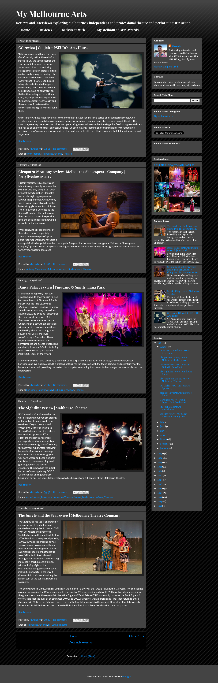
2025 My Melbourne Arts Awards (174, 165)
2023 (160, 462)
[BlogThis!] (77, 149)
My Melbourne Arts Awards (118, 30)
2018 (160, 484)
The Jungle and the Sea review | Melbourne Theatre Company (69, 515)
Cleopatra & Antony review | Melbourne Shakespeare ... (174, 359)
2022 (160, 466)
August (164, 346)
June (162, 426)
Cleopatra (40, 269)
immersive (46, 497)
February (165, 443)
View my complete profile (167, 66)
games (37, 153)
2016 (160, 492)
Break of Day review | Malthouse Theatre (183, 293)
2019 (160, 479)
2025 (160, 453)
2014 (160, 501)
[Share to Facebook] (84, 149)
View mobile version (81, 642)
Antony (30, 269)
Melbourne (47, 153)
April (163, 435)
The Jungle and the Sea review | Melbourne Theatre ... (175, 380)
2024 (160, 457)
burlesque (31, 389)
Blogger (126, 676)
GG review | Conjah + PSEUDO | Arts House (53, 47)
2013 (160, 505)
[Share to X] (81, 149)
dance (29, 153)
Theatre (67, 153)
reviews (58, 153)
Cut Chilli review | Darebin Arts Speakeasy (175, 387)
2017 (160, 488)
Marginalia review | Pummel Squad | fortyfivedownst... (173, 401)
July (162, 421)
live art (77, 497)
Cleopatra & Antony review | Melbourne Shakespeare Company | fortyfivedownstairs (182, 269)
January (164, 448)
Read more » (24, 141)
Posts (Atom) (88, 656)
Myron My (177, 46)
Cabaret (42, 389)
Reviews (46, 30)
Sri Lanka (53, 624)
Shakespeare (75, 269)
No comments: (61, 148)
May (162, 430)
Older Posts (136, 636)
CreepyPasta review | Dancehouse (170, 408)
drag (49, 389)
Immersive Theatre (63, 497)
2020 (160, 475)
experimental (33, 497)
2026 (160, 342)
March (163, 439)
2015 (160, 497)
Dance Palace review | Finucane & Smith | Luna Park (61, 287)
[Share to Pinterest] (87, 149)
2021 (160, 470)
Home (25, 30)
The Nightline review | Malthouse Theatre (52, 407)
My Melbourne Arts (163, 116)
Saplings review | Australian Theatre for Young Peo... (173, 415)
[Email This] (74, 149)
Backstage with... (74, 30)
